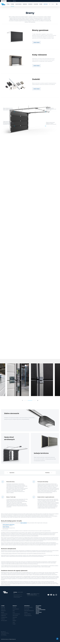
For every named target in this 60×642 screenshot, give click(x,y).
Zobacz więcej (37, 42)
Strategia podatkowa (27, 615)
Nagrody (2, 612)
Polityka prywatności (40, 609)
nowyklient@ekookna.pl (32, 594)
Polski (53, 4)
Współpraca (27, 605)
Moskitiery (47, 472)
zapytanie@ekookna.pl (34, 593)
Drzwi (14, 612)
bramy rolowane (6, 526)
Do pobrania (38, 608)
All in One (14, 607)
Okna (14, 610)
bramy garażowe (24, 522)
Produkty (15, 605)
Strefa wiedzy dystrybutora (29, 610)
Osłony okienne (15, 615)
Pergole (14, 623)
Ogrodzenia (12, 472)
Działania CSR (3, 615)
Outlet (37, 613)
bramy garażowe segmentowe (8, 524)
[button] (25, 400)
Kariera (37, 607)
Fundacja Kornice (4, 617)
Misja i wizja (3, 607)
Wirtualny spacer (4, 620)
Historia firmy (3, 610)
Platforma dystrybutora (28, 607)
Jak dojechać (39, 612)
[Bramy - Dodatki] (15, 84)
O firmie (2, 605)
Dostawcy (26, 612)
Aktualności (38, 605)
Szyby (14, 622)
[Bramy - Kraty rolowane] (15, 60)
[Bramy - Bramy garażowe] (15, 37)
